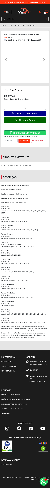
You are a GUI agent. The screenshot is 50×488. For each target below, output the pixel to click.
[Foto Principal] (14, 79)
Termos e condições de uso (12, 409)
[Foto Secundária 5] (35, 79)
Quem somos (6, 361)
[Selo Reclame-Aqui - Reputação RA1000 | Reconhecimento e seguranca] (7, 446)
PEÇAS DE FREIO (16, 25)
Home (4, 25)
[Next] (43, 59)
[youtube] (42, 428)
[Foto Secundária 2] (23, 79)
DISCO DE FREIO (30, 25)
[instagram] (7, 428)
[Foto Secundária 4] (31, 79)
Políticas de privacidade (11, 395)
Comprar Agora (26, 120)
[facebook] (19, 428)
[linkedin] (31, 428)
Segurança (5, 413)
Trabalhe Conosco (8, 366)
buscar (47, 18)
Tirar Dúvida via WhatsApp (26, 132)
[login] (40, 11)
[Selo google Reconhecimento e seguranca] (43, 446)
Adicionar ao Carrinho (26, 113)
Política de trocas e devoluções (14, 404)
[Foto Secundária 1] (18, 79)
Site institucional (8, 371)
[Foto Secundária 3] (27, 79)
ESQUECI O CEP (37, 141)
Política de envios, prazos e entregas (16, 399)
